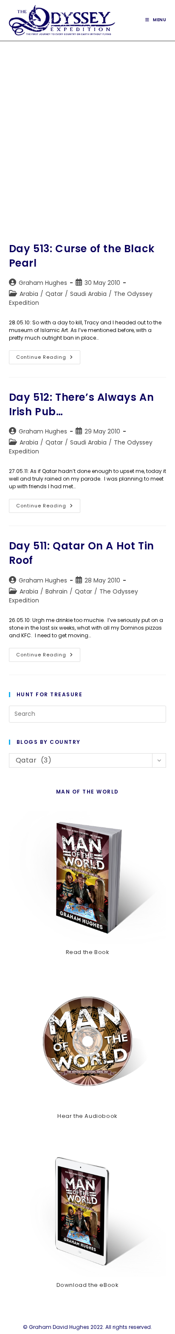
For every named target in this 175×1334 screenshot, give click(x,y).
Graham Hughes (43, 283)
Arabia (29, 294)
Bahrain (56, 591)
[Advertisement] (87, 132)
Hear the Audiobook (87, 1116)
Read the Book (88, 952)
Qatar (54, 294)
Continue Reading (48, 358)
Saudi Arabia (88, 294)
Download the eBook (87, 1285)
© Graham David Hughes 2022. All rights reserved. (87, 1327)
